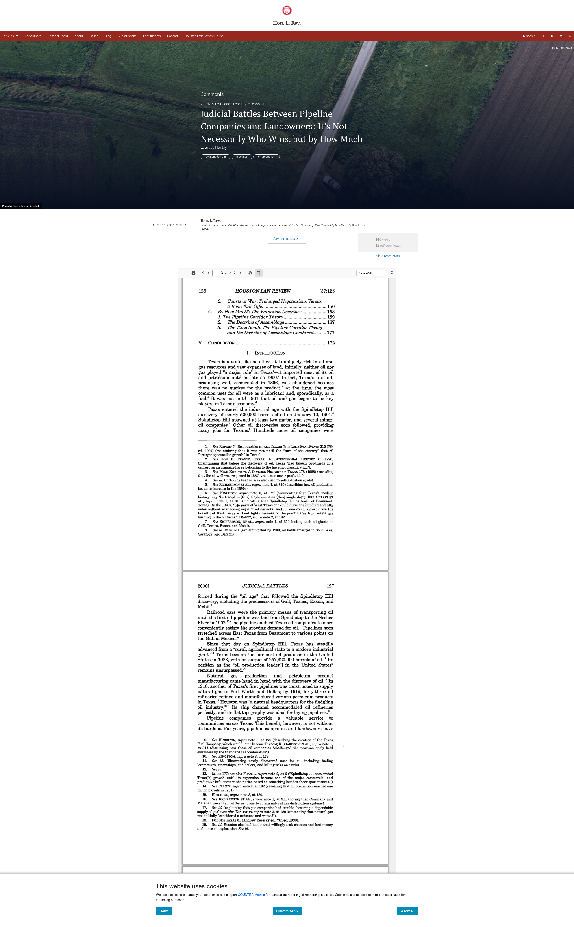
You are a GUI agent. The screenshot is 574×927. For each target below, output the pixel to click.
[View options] (185, 273)
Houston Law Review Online (204, 36)
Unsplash (34, 206)
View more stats (388, 256)
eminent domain (215, 156)
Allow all (409, 911)
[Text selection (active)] (259, 273)
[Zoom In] (354, 273)
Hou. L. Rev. (211, 220)
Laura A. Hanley (214, 147)
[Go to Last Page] (241, 272)
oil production (266, 156)
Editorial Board (58, 36)
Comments (212, 94)
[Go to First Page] (202, 272)
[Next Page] (234, 272)
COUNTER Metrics (251, 894)
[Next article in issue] (185, 225)
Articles (8, 36)
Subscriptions (127, 36)
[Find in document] (392, 273)
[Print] (193, 273)
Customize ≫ (289, 911)
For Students (152, 36)
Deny (165, 911)
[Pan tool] (250, 273)
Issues (94, 36)
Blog (108, 36)
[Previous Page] (208, 272)
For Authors (33, 36)
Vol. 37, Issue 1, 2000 (215, 104)
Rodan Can (19, 206)
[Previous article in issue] (153, 225)
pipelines (242, 156)
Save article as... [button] (285, 239)
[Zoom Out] (349, 273)
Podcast (172, 36)
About (79, 36)
